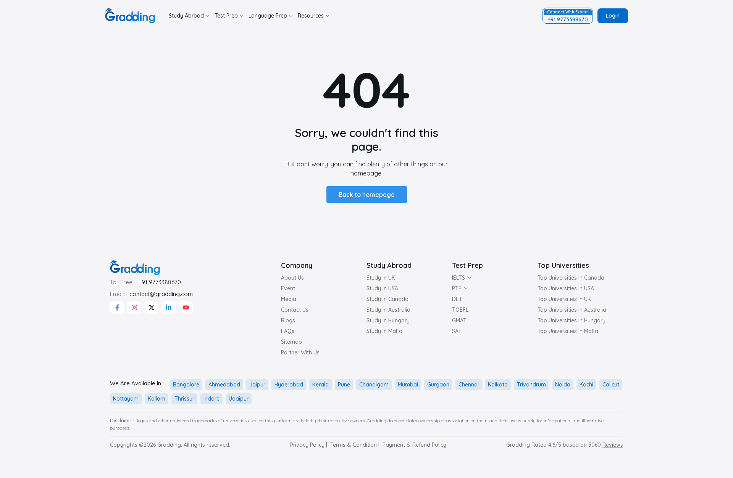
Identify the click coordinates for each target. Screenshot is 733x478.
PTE (457, 288)
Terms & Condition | (354, 444)
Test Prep (226, 15)
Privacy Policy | (308, 444)
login (613, 15)
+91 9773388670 (159, 282)
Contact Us (294, 309)
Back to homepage (367, 194)
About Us (292, 277)
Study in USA (382, 288)
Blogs (288, 320)
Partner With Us (300, 352)
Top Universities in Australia (572, 309)
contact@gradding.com (161, 294)
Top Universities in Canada (571, 277)
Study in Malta (384, 331)
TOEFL (460, 309)
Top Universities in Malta (568, 331)
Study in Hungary (388, 320)
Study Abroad (186, 15)
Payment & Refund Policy (414, 444)
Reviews (612, 444)
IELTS (458, 277)
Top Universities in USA (566, 288)
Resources (311, 15)
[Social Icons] (117, 307)
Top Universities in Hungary (571, 320)
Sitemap (291, 341)
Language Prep (268, 15)
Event (288, 288)
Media (288, 299)
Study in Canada (387, 299)
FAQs (287, 331)
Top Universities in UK (564, 299)
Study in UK (380, 277)
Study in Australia (388, 309)
